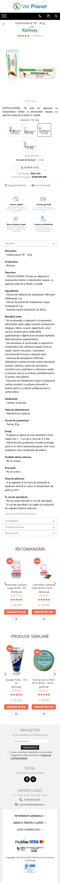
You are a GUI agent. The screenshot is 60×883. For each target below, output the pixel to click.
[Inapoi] (2, 24)
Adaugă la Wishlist (16, 185)
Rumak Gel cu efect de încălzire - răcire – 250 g (44, 681)
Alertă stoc (31, 167)
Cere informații (42, 185)
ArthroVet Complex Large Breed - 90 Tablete (16, 586)
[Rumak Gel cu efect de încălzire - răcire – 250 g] (44, 660)
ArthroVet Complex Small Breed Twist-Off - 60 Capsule (44, 586)
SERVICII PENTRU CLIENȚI (28, 822)
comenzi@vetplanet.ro (32, 804)
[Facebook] (27, 779)
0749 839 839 (31, 799)
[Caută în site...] (56, 16)
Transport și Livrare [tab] (14, 527)
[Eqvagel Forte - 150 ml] (16, 661)
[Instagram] (33, 779)
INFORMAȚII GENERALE (28, 815)
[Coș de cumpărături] (48, 16)
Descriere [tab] (9, 243)
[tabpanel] (30, 68)
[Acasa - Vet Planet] (30, 6)
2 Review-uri (37, 35)
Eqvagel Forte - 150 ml (16, 681)
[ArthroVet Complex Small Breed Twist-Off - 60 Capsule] (44, 569)
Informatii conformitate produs (20, 513)
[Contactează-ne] (40, 16)
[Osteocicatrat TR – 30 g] (30, 68)
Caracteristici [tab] (11, 520)
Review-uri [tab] (11, 533)
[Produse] (5, 16)
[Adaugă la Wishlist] (16, 619)
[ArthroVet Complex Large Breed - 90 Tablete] (16, 569)
